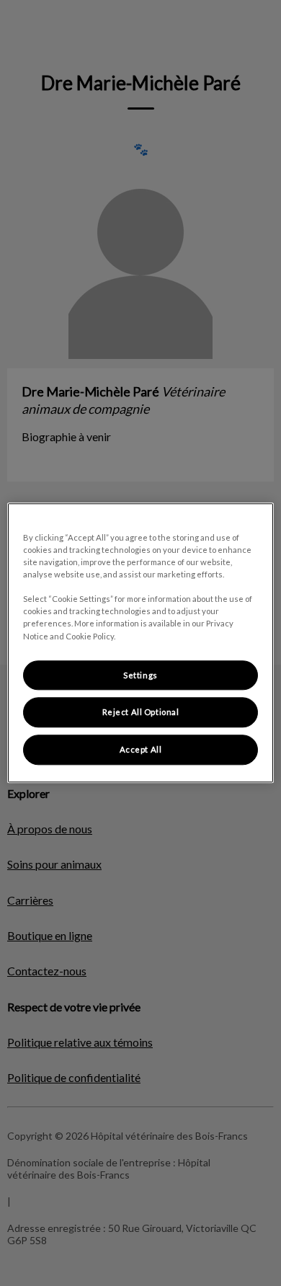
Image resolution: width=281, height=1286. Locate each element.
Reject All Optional (140, 712)
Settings (140, 675)
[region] (141, 642)
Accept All (141, 750)
